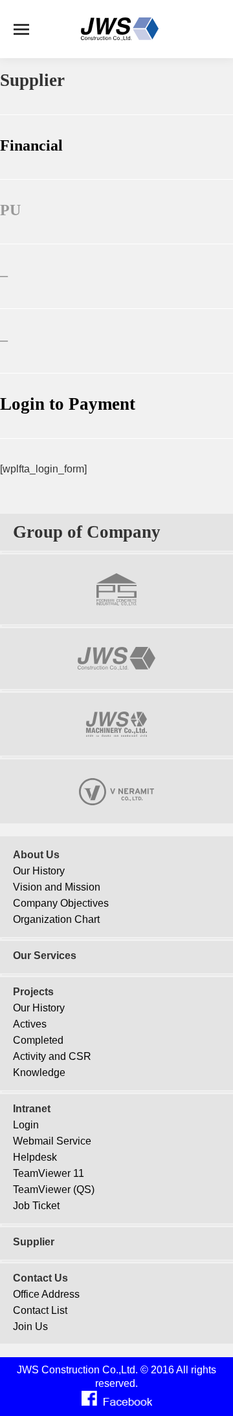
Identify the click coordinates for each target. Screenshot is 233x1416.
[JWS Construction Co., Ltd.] (117, 667)
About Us (36, 854)
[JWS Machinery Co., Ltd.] (116, 734)
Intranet (31, 1108)
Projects (33, 991)
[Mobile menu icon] (21, 29)
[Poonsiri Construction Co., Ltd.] (116, 603)
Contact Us (40, 1278)
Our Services (44, 955)
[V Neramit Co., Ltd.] (116, 802)
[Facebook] (117, 1403)
